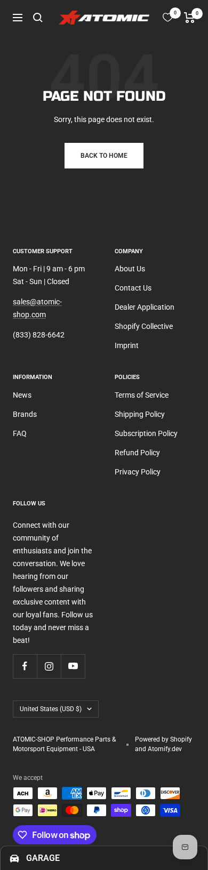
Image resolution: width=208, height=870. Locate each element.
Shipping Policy (140, 414)
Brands (25, 414)
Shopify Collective (144, 326)
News (22, 395)
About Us (130, 268)
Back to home (104, 155)
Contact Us (133, 288)
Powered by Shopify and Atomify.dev (163, 744)
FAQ (20, 433)
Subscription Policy (146, 433)
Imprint (127, 345)
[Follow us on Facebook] (25, 666)
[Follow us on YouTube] (73, 666)
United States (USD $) (51, 709)
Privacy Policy (138, 472)
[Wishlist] (167, 17)
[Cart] (189, 17)
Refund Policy (137, 452)
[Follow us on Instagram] (49, 666)
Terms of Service (142, 395)
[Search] (38, 17)
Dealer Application (144, 307)
